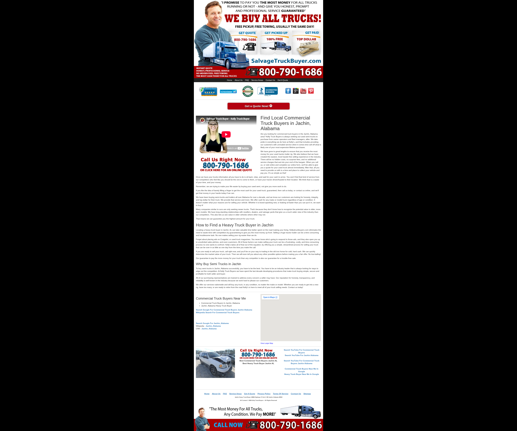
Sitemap (307, 394)
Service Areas (257, 80)
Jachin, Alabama (213, 326)
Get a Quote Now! (257, 106)
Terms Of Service (280, 394)
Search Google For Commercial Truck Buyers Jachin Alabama (224, 310)
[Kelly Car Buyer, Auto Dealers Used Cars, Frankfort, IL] (268, 91)
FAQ (247, 80)
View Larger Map (267, 343)
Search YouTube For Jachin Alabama (301, 355)
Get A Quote (283, 80)
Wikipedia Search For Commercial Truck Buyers (217, 312)
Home (229, 80)
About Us (238, 80)
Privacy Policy (264, 394)
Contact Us (270, 80)
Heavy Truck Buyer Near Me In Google (301, 374)
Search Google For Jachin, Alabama (212, 323)
